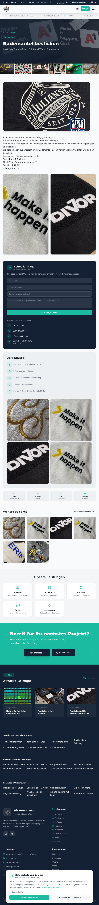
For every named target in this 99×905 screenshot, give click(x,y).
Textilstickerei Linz (59, 741)
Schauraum (57, 858)
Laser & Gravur (61, 833)
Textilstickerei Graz (36, 741)
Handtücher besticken (37, 764)
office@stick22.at (11, 168)
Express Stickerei (82, 787)
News (54, 866)
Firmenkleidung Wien (13, 747)
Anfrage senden (51, 312)
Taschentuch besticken (61, 768)
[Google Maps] (12, 833)
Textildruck (59, 818)
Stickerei (58, 814)
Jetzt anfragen (35, 652)
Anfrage (85, 9)
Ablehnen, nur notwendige (70, 897)
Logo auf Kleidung (12, 793)
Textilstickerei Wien (12, 741)
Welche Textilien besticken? (34, 793)
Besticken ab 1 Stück (13, 787)
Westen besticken (82, 764)
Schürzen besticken (36, 768)
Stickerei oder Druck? (37, 787)
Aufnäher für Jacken (83, 768)
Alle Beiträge (10, 33)
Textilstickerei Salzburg (80, 742)
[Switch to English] (77, 8)
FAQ (66, 2)
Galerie (55, 862)
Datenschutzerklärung (50, 887)
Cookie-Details (17, 892)
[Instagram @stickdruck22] (5, 833)
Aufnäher (58, 822)
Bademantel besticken (14, 764)
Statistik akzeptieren (29, 897)
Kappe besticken (58, 764)
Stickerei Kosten (58, 787)
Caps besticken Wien (37, 747)
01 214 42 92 (18, 325)
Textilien (58, 826)
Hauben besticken (12, 768)
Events (57, 837)
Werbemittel (60, 830)
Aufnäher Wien (57, 747)
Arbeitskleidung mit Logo (59, 793)
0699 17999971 (19, 331)
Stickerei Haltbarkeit (83, 793)
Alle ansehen (88, 678)
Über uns (56, 854)
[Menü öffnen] (93, 8)
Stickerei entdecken (82, 511)
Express (58, 841)
